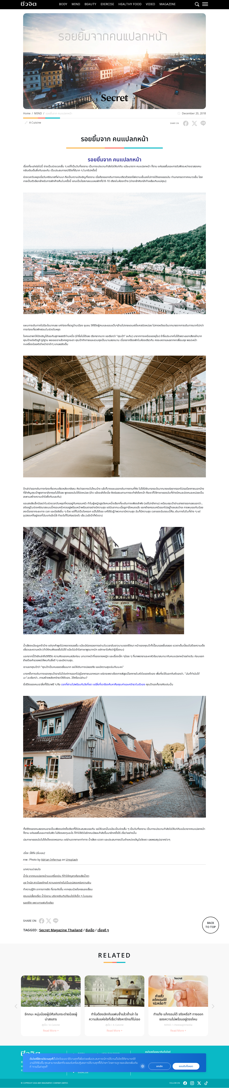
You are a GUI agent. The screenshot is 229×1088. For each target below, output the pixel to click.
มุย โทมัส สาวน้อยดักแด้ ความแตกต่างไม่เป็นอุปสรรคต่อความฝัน (57, 883)
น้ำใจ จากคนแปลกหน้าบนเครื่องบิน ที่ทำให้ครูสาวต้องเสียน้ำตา (56, 876)
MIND (76, 4)
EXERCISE (107, 4)
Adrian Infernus (51, 860)
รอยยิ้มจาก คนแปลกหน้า (59, 114)
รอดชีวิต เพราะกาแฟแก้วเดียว (38, 903)
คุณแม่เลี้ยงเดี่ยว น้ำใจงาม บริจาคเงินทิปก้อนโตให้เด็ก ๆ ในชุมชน (57, 896)
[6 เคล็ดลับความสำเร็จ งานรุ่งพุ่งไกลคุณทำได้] (114, 1005)
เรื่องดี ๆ (103, 930)
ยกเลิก (159, 1066)
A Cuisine (35, 123)
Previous (15, 1006)
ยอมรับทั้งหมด (186, 1066)
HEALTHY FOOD (129, 4)
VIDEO (150, 4)
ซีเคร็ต (89, 930)
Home (27, 114)
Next (213, 1006)
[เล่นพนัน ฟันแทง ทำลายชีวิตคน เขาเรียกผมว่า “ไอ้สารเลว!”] (51, 1005)
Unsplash (72, 860)
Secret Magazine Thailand (60, 930)
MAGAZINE (167, 4)
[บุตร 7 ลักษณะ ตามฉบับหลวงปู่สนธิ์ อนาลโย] (178, 1005)
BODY (63, 4)
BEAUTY (90, 4)
